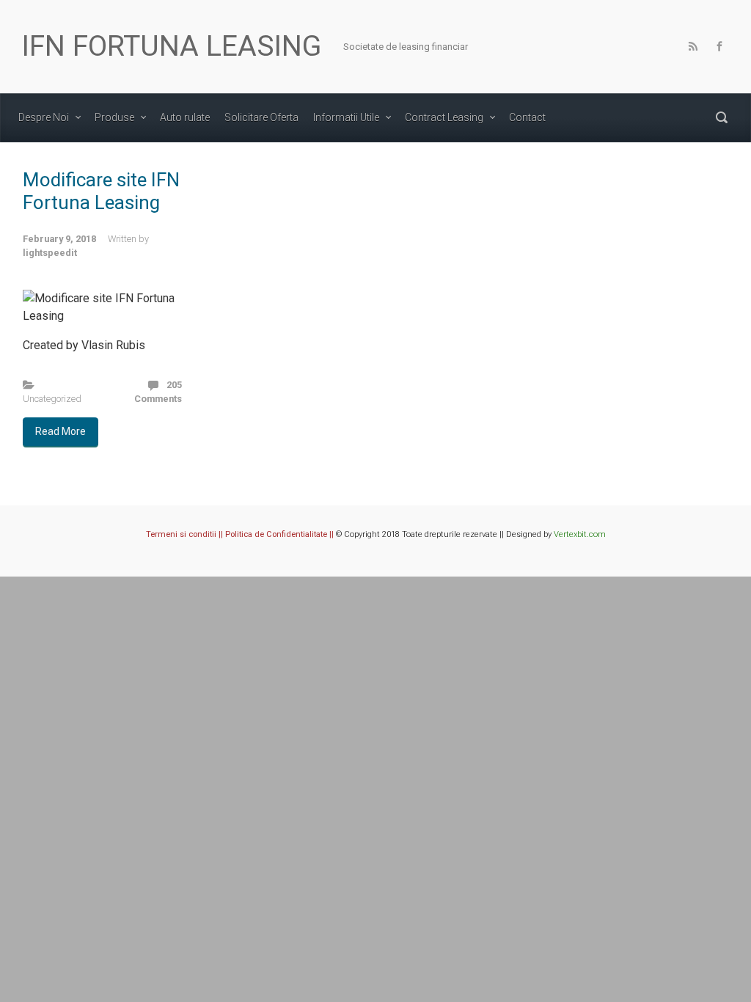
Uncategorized (52, 398)
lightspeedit (50, 252)
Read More (60, 431)
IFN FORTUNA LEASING (171, 46)
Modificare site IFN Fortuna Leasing (101, 191)
